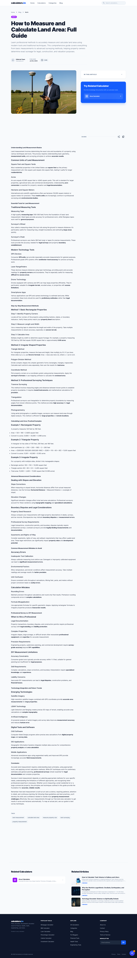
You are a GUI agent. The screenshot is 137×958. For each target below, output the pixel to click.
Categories (52, 3)
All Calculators (74, 925)
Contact (102, 928)
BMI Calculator (45, 928)
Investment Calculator (47, 941)
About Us (103, 925)
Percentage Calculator (47, 935)
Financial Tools (74, 938)
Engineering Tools (75, 945)
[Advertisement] (108, 29)
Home (32, 3)
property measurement (20, 821)
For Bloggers (74, 935)
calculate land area (33, 817)
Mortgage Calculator (47, 925)
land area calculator (64, 799)
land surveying (65, 817)
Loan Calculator (45, 931)
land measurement (18, 817)
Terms (118, 954)
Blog (61, 3)
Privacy (114, 954)
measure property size (50, 817)
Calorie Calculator (46, 938)
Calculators (41, 3)
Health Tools (74, 941)
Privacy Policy (104, 931)
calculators (17, 921)
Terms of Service (105, 935)
